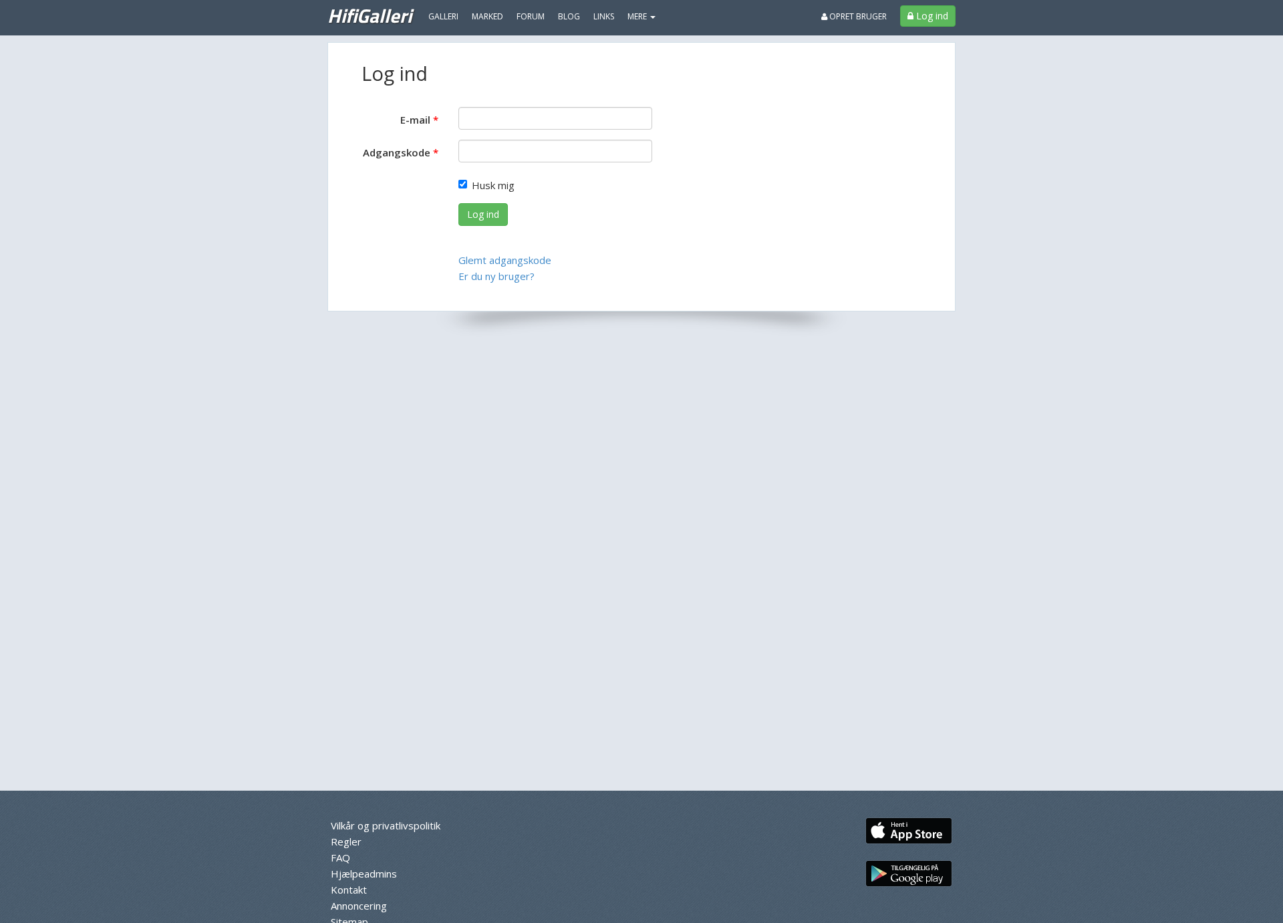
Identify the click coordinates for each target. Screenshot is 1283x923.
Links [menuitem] (603, 16)
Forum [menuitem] (531, 16)
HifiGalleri (369, 15)
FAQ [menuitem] (340, 857)
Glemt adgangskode (504, 260)
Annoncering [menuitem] (359, 905)
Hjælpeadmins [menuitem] (364, 873)
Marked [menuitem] (487, 16)
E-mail (415, 119)
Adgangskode (396, 152)
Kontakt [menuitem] (349, 889)
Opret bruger (857, 16)
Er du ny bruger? (496, 276)
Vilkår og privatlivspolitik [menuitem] (385, 825)
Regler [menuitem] (346, 841)
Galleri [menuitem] (443, 16)
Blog (569, 16)
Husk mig (493, 185)
